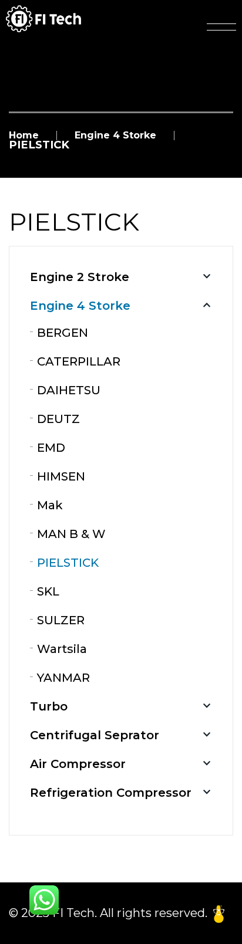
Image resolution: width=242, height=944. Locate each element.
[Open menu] (221, 27)
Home (24, 135)
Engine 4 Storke (115, 135)
